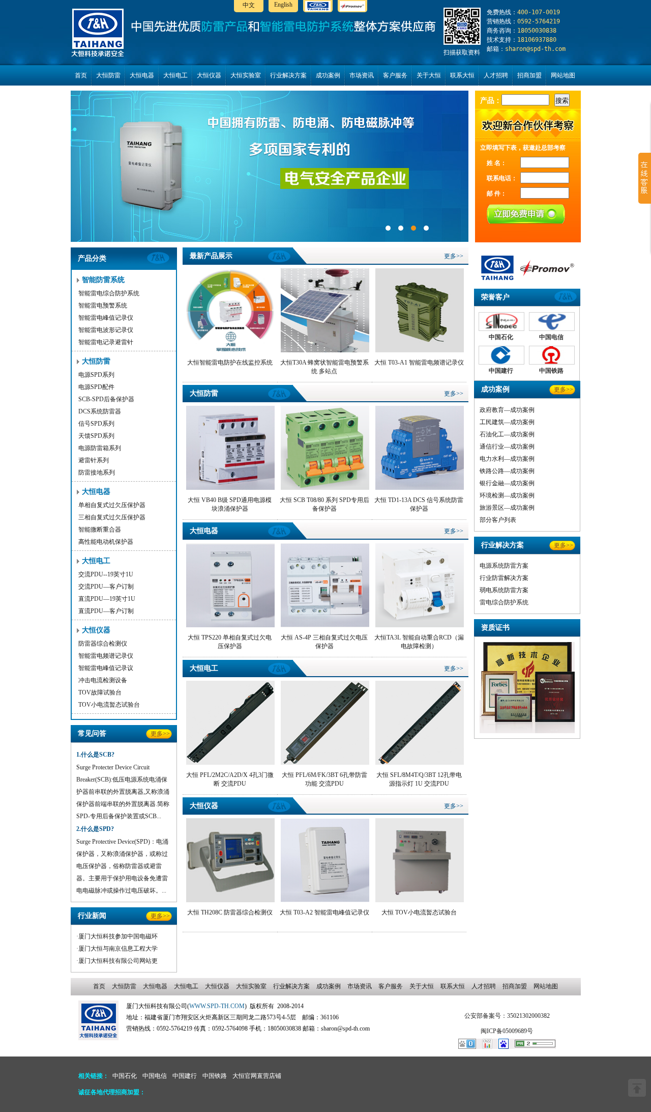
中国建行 (184, 1075)
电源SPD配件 (96, 387)
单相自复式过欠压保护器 (111, 505)
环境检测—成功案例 (507, 495)
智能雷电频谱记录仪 (105, 655)
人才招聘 (496, 75)
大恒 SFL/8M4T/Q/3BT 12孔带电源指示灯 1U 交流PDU (419, 779)
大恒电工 (175, 75)
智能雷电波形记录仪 (105, 329)
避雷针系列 (93, 460)
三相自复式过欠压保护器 (111, 517)
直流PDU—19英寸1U (106, 598)
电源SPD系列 (96, 374)
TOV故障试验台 (100, 692)
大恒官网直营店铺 (256, 1075)
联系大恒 (462, 75)
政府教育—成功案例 (507, 409)
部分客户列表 (498, 519)
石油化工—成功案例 (507, 434)
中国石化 (124, 1075)
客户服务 (395, 75)
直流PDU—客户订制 (106, 611)
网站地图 (563, 75)
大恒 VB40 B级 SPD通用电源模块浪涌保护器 (230, 504)
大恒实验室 (245, 75)
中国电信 (154, 1075)
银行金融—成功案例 (507, 483)
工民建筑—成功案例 (507, 422)
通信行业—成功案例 (507, 446)
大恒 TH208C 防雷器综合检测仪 (230, 912)
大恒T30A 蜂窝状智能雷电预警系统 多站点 (324, 367)
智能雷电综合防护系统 (108, 293)
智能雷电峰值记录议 (105, 668)
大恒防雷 (108, 75)
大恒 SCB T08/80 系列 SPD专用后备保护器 (324, 504)
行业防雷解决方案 (504, 577)
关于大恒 (429, 75)
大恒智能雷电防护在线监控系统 (230, 362)
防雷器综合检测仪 (102, 643)
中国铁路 (214, 1075)
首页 (81, 75)
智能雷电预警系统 (102, 305)
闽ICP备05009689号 (507, 1031)
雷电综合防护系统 (504, 602)
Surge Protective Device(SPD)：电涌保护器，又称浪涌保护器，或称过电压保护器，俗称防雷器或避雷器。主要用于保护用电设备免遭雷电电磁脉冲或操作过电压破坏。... (122, 866)
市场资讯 (361, 75)
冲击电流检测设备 (102, 680)
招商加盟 (529, 75)
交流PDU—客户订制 (106, 586)
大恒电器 (142, 75)
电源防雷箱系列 (99, 448)
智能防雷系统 (103, 280)
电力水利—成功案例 (507, 458)
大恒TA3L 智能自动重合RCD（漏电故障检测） (419, 642)
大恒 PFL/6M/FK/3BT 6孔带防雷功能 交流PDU (324, 779)
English (283, 4)
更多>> (160, 733)
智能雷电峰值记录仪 (105, 317)
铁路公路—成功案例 (507, 471)
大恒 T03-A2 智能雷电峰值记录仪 (324, 912)
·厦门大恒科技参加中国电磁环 (117, 936)
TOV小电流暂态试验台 (109, 704)
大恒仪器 (209, 75)
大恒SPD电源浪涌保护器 (269, 166)
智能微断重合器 (99, 529)
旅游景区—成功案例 (507, 507)
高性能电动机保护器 (105, 541)
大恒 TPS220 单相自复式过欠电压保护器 (230, 642)
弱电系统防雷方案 (504, 590)
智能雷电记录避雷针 (105, 342)
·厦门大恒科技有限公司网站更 (117, 960)
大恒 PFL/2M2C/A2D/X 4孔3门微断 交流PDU (230, 779)
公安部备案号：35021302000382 (507, 1015)
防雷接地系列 (96, 472)
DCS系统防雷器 (99, 411)
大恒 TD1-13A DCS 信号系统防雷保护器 (418, 504)
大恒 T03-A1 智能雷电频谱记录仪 (419, 362)
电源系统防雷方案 (504, 565)
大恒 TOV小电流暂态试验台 (419, 912)
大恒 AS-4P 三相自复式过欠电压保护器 (324, 642)
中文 (249, 5)
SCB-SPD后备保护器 (106, 399)
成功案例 (328, 75)
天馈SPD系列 (96, 435)
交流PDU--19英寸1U (105, 574)
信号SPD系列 (96, 423)
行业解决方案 (288, 75)
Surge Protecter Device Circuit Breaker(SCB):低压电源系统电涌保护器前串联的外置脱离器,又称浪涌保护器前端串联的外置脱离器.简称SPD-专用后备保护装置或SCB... (122, 792)
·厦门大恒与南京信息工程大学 (117, 948)
